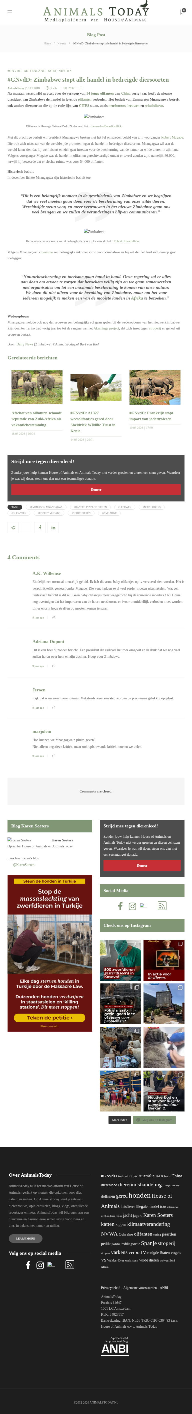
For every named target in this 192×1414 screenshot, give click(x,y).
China (125, 93)
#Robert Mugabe (49, 513)
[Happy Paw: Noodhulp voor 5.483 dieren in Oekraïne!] (120, 1047)
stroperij (155, 328)
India (163, 1207)
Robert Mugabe (172, 137)
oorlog (157, 1234)
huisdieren (128, 1207)
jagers (137, 1216)
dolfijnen (108, 1196)
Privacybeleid (110, 1288)
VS (103, 1260)
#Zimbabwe (109, 513)
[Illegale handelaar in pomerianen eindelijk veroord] (164, 1091)
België (159, 1176)
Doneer (96, 489)
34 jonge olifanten (100, 93)
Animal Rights (128, 1176)
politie (116, 1244)
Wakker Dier (115, 1260)
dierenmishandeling (140, 1184)
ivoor (119, 1215)
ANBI (164, 1288)
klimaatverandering (148, 1224)
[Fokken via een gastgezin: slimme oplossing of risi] (120, 1004)
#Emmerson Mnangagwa (46, 507)
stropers (105, 1253)
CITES (84, 106)
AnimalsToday (16, 88)
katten (107, 1224)
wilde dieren (149, 1260)
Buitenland (35, 71)
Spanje (149, 1243)
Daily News (24, 344)
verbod (135, 1252)
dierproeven (171, 1185)
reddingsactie (131, 1244)
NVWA (109, 1234)
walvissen (131, 1260)
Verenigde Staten (156, 1253)
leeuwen (134, 106)
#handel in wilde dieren (90, 507)
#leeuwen (124, 507)
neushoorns (117, 106)
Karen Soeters (62, 840)
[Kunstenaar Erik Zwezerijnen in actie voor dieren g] (164, 960)
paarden (169, 1234)
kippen (121, 1224)
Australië (146, 1176)
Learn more (25, 1238)
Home (47, 43)
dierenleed (109, 1185)
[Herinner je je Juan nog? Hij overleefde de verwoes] (164, 1047)
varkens (119, 1252)
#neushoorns (152, 507)
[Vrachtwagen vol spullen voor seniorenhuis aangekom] (120, 1091)
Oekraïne (126, 1234)
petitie (105, 1244)
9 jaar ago (38, 617)
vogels (176, 1253)
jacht (127, 1215)
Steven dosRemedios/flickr (106, 126)
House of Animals (34, 846)
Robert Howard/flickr (126, 241)
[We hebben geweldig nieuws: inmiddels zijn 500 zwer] (120, 960)
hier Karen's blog (27, 858)
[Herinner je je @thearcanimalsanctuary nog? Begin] (164, 1004)
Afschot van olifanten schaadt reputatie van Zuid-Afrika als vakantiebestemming (37, 419)
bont (167, 1176)
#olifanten (19, 513)
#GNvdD (15, 71)
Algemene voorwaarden (140, 1288)
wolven (164, 1260)
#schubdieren (81, 513)
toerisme (47, 252)
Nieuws (62, 43)
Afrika (137, 298)
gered (122, 1196)
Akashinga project (106, 328)
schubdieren (154, 106)
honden (140, 1195)
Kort (52, 71)
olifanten (85, 99)
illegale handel (147, 1206)
